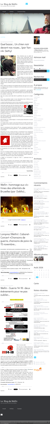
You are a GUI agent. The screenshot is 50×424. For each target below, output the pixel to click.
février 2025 (36, 167)
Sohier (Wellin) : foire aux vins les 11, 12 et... (41, 339)
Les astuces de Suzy (38, 130)
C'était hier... (36, 105)
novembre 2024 (37, 172)
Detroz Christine (37, 220)
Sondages (36, 144)
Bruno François (37, 239)
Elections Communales (38, 118)
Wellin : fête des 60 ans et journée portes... (41, 307)
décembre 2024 (37, 171)
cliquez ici (23, 219)
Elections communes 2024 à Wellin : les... (41, 190)
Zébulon (35, 154)
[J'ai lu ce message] (48, 422)
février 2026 (36, 161)
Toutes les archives (37, 178)
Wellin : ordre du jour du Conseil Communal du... (41, 233)
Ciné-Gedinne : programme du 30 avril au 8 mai (41, 314)
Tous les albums (37, 262)
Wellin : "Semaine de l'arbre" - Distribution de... (41, 240)
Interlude (36, 123)
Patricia (35, 196)
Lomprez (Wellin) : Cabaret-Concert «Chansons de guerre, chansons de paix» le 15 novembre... (16, 239)
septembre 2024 (37, 176)
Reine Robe (36, 201)
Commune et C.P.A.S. (38, 108)
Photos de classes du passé (40, 140)
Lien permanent (24, 175)
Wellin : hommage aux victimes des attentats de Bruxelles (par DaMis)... (15, 188)
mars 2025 (36, 166)
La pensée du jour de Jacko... (40, 127)
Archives (11, 11)
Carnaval (35, 107)
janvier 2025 (36, 169)
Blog (35, 102)
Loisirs (35, 135)
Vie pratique (36, 152)
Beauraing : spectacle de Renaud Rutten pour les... (41, 326)
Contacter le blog (21, 11)
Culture (35, 113)
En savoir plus (6, 423)
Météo (35, 137)
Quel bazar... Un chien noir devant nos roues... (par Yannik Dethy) (16, 47)
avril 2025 (36, 164)
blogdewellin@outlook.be (39, 60)
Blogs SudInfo (37, 103)
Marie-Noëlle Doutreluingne (39, 212)
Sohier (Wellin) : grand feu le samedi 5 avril (41, 344)
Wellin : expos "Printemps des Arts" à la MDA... (41, 332)
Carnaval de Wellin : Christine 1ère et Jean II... (41, 214)
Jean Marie (36, 207)
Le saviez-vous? (37, 129)
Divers (35, 117)
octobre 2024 (37, 174)
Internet (35, 125)
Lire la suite (38, 89)
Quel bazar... (36, 142)
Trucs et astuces (37, 149)
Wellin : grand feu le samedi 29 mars (41, 350)
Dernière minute (37, 115)
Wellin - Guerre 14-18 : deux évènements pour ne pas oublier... (15, 291)
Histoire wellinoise (38, 120)
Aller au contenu (4, 1)
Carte (36, 283)
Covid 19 (36, 112)
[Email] (27, 4)
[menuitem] (4, 11)
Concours (36, 110)
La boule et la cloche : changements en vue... (41, 196)
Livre (35, 134)
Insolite (35, 122)
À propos (19, 408)
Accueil (4, 11)
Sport (35, 145)
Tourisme (36, 147)
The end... (36, 294)
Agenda (35, 100)
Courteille (36, 246)
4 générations (37, 97)
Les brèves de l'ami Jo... (39, 132)
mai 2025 (36, 162)
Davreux (35, 233)
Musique (35, 139)
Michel (35, 189)
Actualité (35, 98)
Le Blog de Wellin (9, 4)
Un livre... (36, 150)
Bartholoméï (36, 227)
